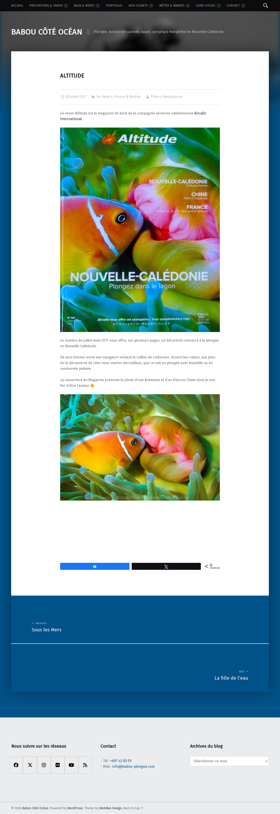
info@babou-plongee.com (133, 766)
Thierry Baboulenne (166, 97)
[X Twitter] (30, 765)
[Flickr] (58, 765)
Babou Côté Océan (35, 808)
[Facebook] (16, 765)
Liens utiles (205, 5)
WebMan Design (110, 808)
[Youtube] (71, 765)
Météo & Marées (171, 5)
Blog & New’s (84, 5)
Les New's (104, 97)
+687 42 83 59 (120, 761)
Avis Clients (138, 5)
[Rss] (85, 765)
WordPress (75, 808)
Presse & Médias (127, 97)
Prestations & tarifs (46, 5)
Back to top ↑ (133, 808)
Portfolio (114, 5)
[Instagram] (44, 765)
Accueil (17, 5)
